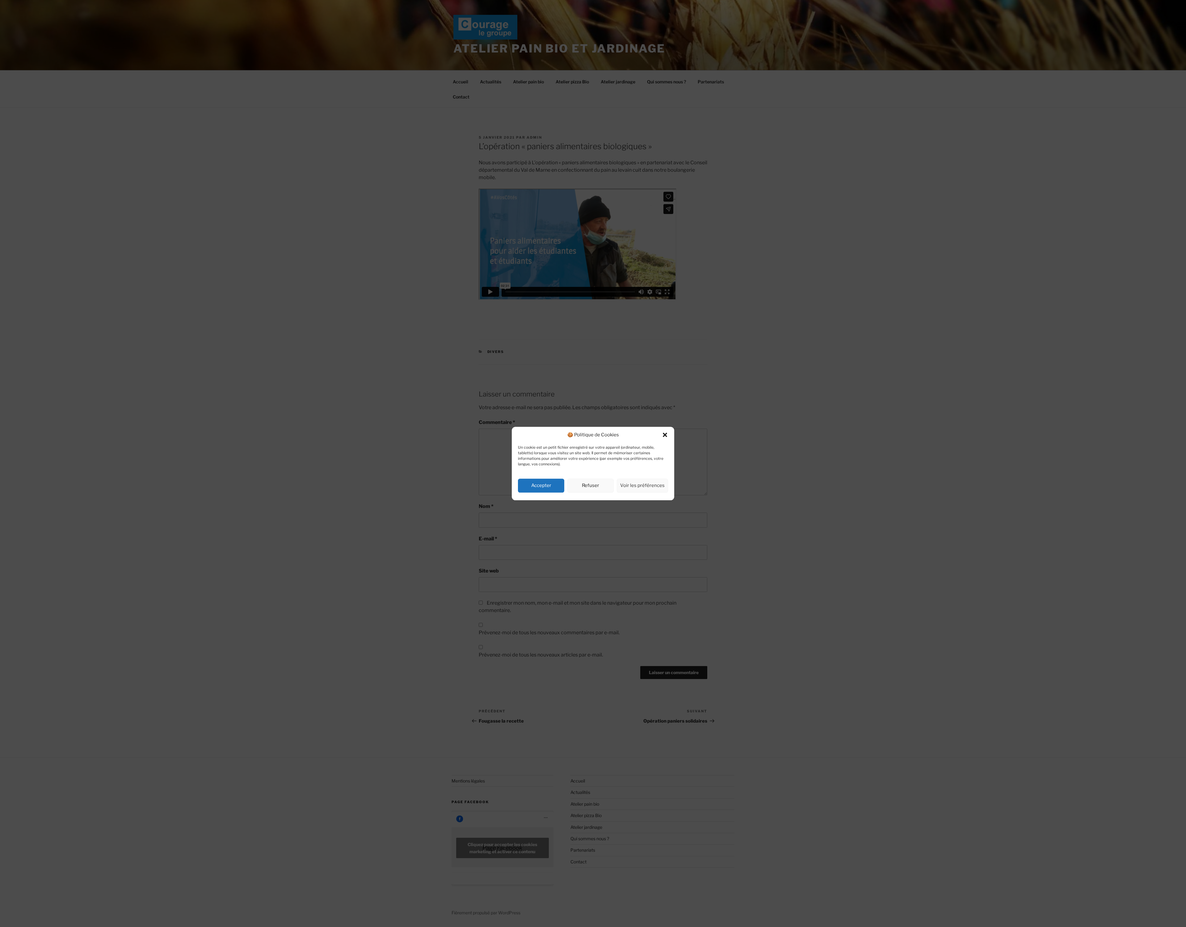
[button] (665, 435)
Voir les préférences (642, 485)
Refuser (590, 485)
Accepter (541, 485)
